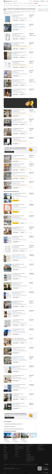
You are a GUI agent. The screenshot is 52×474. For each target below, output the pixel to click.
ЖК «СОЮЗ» (13, 206)
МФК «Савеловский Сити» (15, 81)
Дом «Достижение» (14, 165)
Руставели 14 (13, 72)
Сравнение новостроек (40, 448)
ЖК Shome (13, 395)
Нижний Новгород (28, 451)
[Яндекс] (47, 472)
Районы (38, 446)
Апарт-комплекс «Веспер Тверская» (16, 349)
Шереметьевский (14, 111)
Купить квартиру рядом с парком (30, 456)
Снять (15, 455)
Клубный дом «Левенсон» (15, 312)
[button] (31, 1)
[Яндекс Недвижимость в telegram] (47, 464)
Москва (13, 35)
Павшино (5, 451)
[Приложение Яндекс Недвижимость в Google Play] (45, 469)
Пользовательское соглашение (21, 464)
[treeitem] (6, 3)
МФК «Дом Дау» (14, 386)
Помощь (33, 464)
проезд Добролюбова (16, 35)
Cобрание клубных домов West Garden (16, 358)
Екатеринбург (28, 449)
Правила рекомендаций (28, 464)
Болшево (16, 450)
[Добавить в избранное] (27, 20)
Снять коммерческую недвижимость (30, 459)
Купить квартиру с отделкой (29, 460)
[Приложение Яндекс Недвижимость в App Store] (44, 469)
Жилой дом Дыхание (14, 139)
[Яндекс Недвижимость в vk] (45, 464)
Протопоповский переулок (17, 217)
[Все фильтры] (4, 5)
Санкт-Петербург (28, 447)
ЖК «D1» (13, 174)
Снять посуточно (17, 456)
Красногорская (5, 447)
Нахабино (5, 449)
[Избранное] (29, 1)
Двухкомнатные (5, 457)
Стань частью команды (14, 464)
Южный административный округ (19, 447)
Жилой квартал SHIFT (14, 275)
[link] (47, 1)
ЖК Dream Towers (14, 321)
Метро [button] (41, 5)
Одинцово (5, 450)
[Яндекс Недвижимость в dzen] (46, 464)
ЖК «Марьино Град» (14, 284)
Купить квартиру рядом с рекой (30, 457)
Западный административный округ (19, 448)
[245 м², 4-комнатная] (8, 220)
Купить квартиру (28, 455)
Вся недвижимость (6, 464)
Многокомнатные (6, 456)
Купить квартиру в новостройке (30, 458)
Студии (4, 459)
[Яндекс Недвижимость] (8, 1)
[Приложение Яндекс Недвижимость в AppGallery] (46, 469)
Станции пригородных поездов (41, 449)
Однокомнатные (6, 458)
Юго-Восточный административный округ (20, 446)
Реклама (10, 464)
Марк (4, 448)
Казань (27, 450)
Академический (17, 449)
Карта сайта (36, 464)
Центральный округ (17, 451)
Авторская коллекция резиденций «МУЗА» (17, 256)
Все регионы (39, 450)
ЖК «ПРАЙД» (13, 44)
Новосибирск (27, 448)
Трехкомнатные (5, 455)
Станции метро (39, 447)
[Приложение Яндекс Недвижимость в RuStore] (47, 469)
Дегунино (5, 446)
